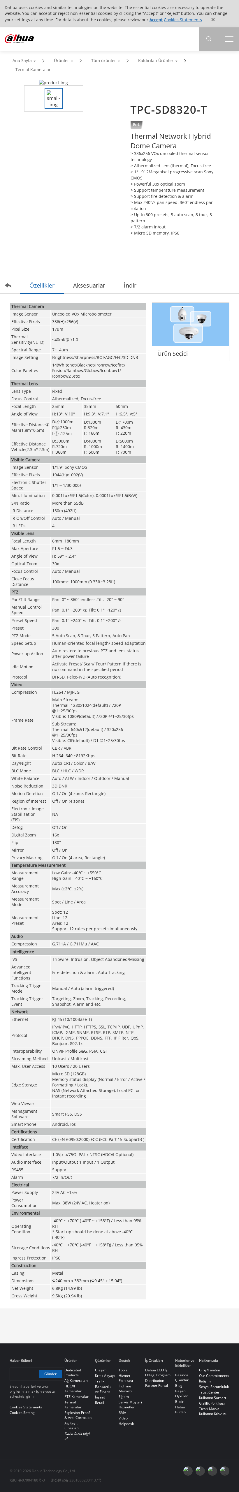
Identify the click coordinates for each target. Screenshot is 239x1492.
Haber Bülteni (181, 1410)
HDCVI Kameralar (73, 1389)
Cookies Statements (183, 19)
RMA (122, 1412)
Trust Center (209, 1392)
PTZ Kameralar (76, 1396)
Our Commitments (214, 1375)
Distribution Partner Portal (156, 1383)
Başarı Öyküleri (182, 1393)
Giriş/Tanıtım (209, 1370)
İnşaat (100, 1397)
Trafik (99, 1381)
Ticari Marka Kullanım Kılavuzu (213, 1411)
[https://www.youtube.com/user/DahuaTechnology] (212, 1471)
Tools (123, 1370)
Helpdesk (126, 1423)
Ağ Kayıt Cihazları (71, 1426)
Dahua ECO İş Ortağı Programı (158, 1372)
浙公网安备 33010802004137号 (76, 1480)
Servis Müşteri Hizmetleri (130, 1405)
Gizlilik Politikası (212, 1403)
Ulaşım (100, 1370)
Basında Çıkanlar (182, 1377)
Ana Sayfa (22, 60)
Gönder (50, 1373)
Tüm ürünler (103, 60)
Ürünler (61, 60)
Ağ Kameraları (76, 1380)
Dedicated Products (72, 1372)
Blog (178, 1385)
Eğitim (124, 1396)
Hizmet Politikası (126, 1378)
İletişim (205, 1381)
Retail (99, 1402)
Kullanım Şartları (212, 1397)
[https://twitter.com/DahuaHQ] (188, 1471)
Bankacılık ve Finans (103, 1389)
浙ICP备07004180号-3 (27, 1480)
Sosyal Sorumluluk (214, 1386)
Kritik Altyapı (105, 1375)
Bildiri (179, 1401)
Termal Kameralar (33, 69)
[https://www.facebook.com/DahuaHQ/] (200, 1471)
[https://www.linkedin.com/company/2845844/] (224, 1471)
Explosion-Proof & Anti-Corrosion (78, 1415)
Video (123, 1418)
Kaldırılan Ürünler (155, 60)
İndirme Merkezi (125, 1389)
